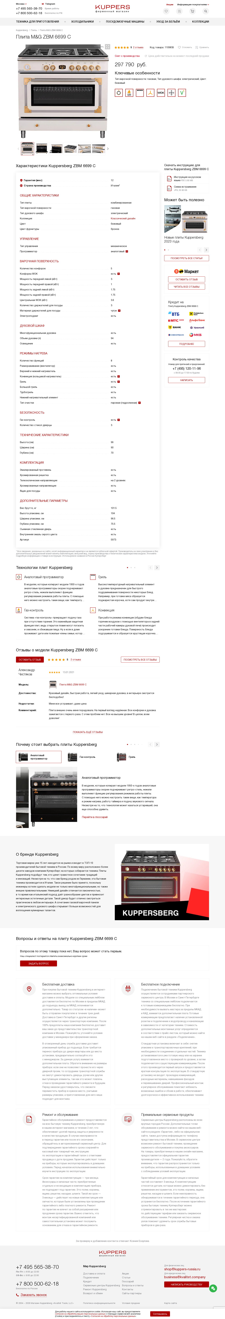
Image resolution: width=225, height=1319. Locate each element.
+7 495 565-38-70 (29, 8)
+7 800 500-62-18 (29, 13)
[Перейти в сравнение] (179, 11)
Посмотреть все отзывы (140, 659)
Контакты (127, 1289)
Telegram (50, 4)
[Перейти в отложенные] (166, 11)
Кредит (87, 1281)
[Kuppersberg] (112, 9)
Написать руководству (186, 1284)
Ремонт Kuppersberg (95, 1289)
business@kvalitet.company (185, 1277)
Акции (169, 4)
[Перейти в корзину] (192, 11)
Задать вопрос (38, 963)
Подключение (91, 1277)
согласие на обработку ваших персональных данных (80, 1314)
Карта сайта (170, 1303)
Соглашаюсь (160, 1314)
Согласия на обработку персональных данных (113, 1316)
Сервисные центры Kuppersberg (101, 1285)
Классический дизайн (123, 218)
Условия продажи (131, 1303)
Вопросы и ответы (132, 1285)
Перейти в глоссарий (95, 817)
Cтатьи (126, 1277)
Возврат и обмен (93, 1293)
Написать (186, 380)
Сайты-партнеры (131, 1293)
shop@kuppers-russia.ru (182, 1269)
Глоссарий (128, 1281)
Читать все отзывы (186, 286)
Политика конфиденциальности (99, 1303)
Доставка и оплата (94, 1273)
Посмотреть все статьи (186, 258)
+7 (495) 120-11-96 (187, 368)
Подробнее (186, 344)
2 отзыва (138, 47)
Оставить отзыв (187, 279)
